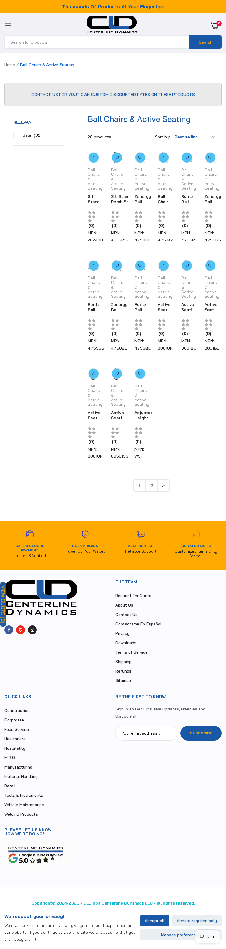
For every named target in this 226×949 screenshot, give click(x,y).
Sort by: (162, 137)
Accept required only (197, 920)
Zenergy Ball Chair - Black (119, 307)
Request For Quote (133, 595)
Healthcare (15, 738)
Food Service (16, 729)
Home (9, 64)
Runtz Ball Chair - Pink (187, 199)
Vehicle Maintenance (24, 804)
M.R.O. (10, 757)
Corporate (14, 720)
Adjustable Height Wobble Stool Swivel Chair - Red (145, 415)
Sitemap (123, 680)
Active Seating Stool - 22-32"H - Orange (166, 307)
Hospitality (14, 748)
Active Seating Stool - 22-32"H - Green (96, 415)
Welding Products (21, 814)
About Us (124, 605)
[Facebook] (8, 629)
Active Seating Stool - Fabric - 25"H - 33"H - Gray (119, 415)
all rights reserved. (176, 903)
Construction (17, 710)
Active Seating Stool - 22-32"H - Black (212, 307)
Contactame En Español (138, 624)
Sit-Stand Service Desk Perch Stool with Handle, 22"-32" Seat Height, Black (96, 199)
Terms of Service (131, 652)
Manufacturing (18, 767)
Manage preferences (181, 935)
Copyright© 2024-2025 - (56, 903)
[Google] (20, 629)
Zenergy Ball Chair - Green (213, 199)
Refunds (123, 671)
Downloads (126, 642)
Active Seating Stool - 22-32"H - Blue (189, 307)
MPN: (92, 233)
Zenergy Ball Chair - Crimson (142, 199)
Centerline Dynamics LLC (127, 903)
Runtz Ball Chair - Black (140, 307)
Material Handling (21, 776)
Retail (10, 786)
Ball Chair (163, 199)
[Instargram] (32, 629)
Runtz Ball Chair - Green (94, 307)
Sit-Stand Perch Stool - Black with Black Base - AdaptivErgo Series (123, 199)
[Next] (164, 485)
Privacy (122, 633)
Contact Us (126, 614)
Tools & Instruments (23, 795)
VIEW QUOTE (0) (3, 604)
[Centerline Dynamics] (111, 25)
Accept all (154, 920)
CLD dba (91, 903)
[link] (93, 157)
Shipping (123, 661)
